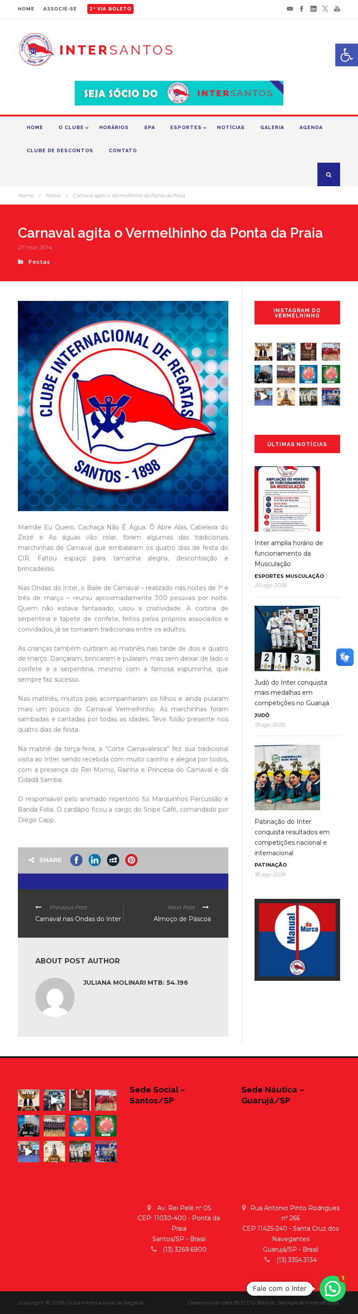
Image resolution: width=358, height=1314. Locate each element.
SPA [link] (149, 127)
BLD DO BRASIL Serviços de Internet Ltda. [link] (287, 1302)
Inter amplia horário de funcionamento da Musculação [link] (289, 553)
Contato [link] (123, 151)
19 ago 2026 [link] (270, 724)
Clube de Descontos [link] (60, 151)
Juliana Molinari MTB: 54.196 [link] (135, 982)
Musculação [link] (305, 576)
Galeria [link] (272, 127)
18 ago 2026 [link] (270, 874)
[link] (346, 55)
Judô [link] (262, 715)
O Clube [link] (71, 127)
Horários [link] (114, 127)
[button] (333, 1289)
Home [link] (35, 127)
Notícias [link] (231, 127)
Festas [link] (52, 195)
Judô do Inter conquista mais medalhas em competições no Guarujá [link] (292, 693)
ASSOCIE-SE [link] (60, 9)
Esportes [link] (186, 127)
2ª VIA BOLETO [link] (110, 9)
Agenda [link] (311, 127)
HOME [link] (26, 9)
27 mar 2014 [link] (35, 247)
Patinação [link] (271, 865)
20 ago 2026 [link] (270, 585)
